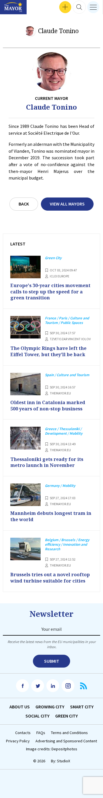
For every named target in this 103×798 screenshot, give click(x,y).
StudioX (63, 760)
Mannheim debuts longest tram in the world (50, 516)
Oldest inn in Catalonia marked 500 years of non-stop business (47, 405)
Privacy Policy (18, 741)
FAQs (40, 732)
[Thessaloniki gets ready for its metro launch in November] (25, 438)
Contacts (23, 732)
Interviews (14, 7)
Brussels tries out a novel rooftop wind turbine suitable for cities (50, 577)
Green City (66, 716)
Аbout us (19, 707)
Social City (37, 716)
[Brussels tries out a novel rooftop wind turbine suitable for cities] (25, 549)
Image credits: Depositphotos (51, 749)
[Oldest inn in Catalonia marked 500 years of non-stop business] (25, 384)
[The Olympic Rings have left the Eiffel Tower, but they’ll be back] (25, 327)
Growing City (49, 707)
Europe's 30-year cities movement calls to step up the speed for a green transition (50, 291)
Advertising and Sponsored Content (66, 741)
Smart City (82, 707)
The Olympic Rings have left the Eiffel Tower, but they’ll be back (48, 351)
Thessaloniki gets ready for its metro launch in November (46, 462)
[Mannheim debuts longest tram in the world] (25, 494)
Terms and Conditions (69, 732)
